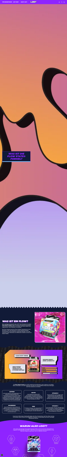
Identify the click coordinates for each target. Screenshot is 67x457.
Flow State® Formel (29, 428)
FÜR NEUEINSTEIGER (7, 2)
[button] (61, 2)
